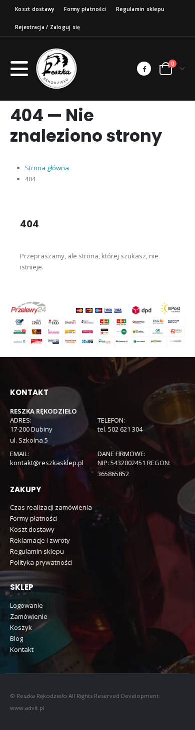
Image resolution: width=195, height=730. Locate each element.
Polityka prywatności (41, 562)
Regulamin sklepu (140, 9)
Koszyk (21, 627)
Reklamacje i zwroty (40, 540)
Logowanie (26, 605)
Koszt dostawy (34, 9)
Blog (16, 638)
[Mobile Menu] (22, 68)
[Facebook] (144, 69)
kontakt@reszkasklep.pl (47, 462)
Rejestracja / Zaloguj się (47, 27)
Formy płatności (85, 9)
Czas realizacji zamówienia (51, 507)
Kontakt (22, 649)
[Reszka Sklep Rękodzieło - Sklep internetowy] (56, 69)
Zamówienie (29, 616)
